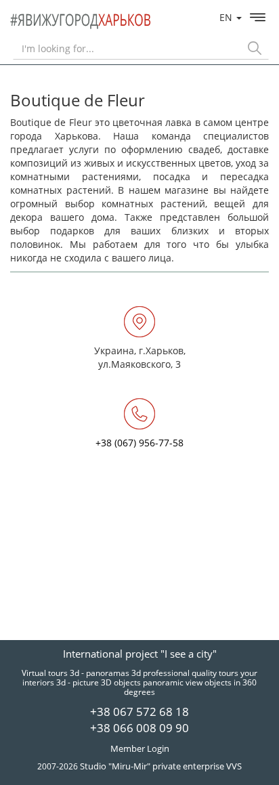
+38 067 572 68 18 (139, 711)
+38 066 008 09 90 (139, 728)
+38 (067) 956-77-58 (139, 442)
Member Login (139, 748)
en (227, 17)
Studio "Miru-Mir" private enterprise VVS (161, 766)
